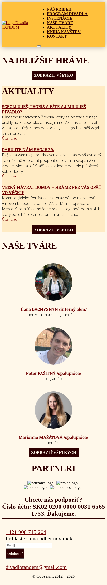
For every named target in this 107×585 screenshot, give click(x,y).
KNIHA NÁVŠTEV (64, 32)
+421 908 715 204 (26, 532)
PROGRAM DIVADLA (67, 14)
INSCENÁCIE (59, 18)
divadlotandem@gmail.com (36, 567)
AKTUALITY (59, 27)
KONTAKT (57, 36)
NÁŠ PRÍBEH (59, 9)
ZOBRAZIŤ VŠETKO (53, 75)
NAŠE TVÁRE (60, 23)
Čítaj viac (9, 138)
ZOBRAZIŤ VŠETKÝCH (53, 452)
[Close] (39, 46)
